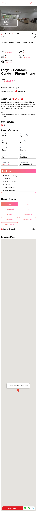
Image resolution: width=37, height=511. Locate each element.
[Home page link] (1, 34)
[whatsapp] (29, 508)
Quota (4, 141)
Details (18, 42)
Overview (4, 42)
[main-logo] (5, 3)
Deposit (22, 148)
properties (8, 34)
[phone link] (33, 508)
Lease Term (5, 148)
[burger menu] (34, 3)
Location (25, 42)
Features (11, 42)
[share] (34, 37)
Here (11, 114)
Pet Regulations (24, 162)
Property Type (24, 134)
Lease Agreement (25, 141)
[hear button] (2, 37)
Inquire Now (12, 508)
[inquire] (25, 508)
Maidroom (5, 155)
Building (31, 42)
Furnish (22, 155)
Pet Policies (5, 162)
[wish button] (30, 3)
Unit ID (4, 134)
